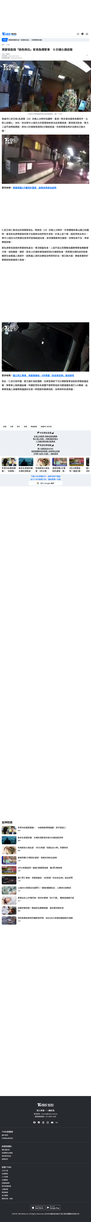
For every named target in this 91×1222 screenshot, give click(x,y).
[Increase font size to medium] (78, 34)
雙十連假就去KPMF (45, 448)
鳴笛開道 (34, 426)
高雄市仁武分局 (46, 426)
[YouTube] (52, 1122)
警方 (18, 426)
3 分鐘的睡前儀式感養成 (45, 441)
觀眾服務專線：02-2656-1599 (45, 1116)
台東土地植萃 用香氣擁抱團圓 (45, 436)
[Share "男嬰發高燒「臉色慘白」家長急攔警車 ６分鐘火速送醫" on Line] (82, 34)
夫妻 (11, 426)
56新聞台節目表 (7, 1138)
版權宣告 (5, 1159)
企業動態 (5, 1173)
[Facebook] (34, 1122)
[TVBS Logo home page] (9, 34)
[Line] (39, 1122)
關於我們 (5, 1135)
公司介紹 (5, 1170)
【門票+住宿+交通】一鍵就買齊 (45, 454)
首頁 (3, 45)
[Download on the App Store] (38, 1207)
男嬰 (25, 426)
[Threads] (43, 1122)
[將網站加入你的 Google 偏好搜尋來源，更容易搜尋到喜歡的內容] (45, 483)
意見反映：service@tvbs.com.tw (45, 1114)
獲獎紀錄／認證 (7, 1198)
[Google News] (56, 1122)
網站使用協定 (6, 1156)
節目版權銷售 (6, 1186)
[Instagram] (48, 1122)
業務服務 (5, 1192)
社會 (8, 45)
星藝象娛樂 (6, 1183)
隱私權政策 (6, 1150)
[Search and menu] (87, 34)
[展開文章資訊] (87, 55)
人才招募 (5, 1177)
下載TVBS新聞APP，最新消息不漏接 (45, 476)
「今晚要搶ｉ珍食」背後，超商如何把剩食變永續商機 (27, 40)
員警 (4, 426)
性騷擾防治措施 (7, 1153)
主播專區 (5, 1180)
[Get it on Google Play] (53, 1207)
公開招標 (5, 1189)
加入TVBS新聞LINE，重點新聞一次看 (45, 479)
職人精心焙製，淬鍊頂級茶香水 (45, 439)
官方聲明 (5, 1195)
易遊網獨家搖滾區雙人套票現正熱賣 (45, 451)
